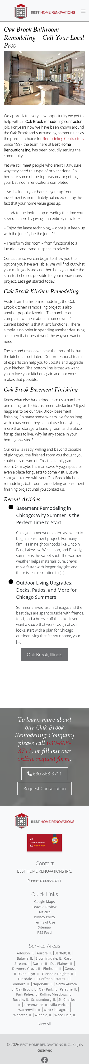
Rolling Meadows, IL (55, 994)
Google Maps (44, 901)
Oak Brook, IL (26, 989)
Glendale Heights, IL (58, 974)
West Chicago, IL (56, 1009)
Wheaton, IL (22, 1015)
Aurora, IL (44, 953)
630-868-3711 (47, 773)
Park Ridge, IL (26, 994)
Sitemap (44, 927)
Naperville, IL (43, 984)
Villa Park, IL (59, 1004)
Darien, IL (40, 963)
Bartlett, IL (63, 953)
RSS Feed (44, 932)
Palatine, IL (68, 989)
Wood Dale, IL (65, 1015)
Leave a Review (44, 906)
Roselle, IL (20, 999)
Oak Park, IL (48, 989)
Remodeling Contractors (63, 138)
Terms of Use (44, 922)
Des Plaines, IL (61, 963)
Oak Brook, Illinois (44, 654)
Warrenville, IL (29, 1009)
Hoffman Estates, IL (54, 979)
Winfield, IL (43, 1015)
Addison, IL (25, 953)
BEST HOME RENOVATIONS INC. (45, 1044)
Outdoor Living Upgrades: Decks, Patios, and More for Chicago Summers (46, 590)
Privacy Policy (44, 917)
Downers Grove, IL (26, 968)
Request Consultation (44, 788)
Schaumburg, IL (43, 999)
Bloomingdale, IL (48, 958)
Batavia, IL (25, 958)
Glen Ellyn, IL (29, 974)
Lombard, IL (20, 984)
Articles (45, 912)
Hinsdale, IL (27, 979)
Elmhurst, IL (52, 968)
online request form (44, 758)
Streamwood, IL (35, 1004)
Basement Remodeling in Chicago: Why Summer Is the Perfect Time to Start (47, 515)
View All (44, 1023)
